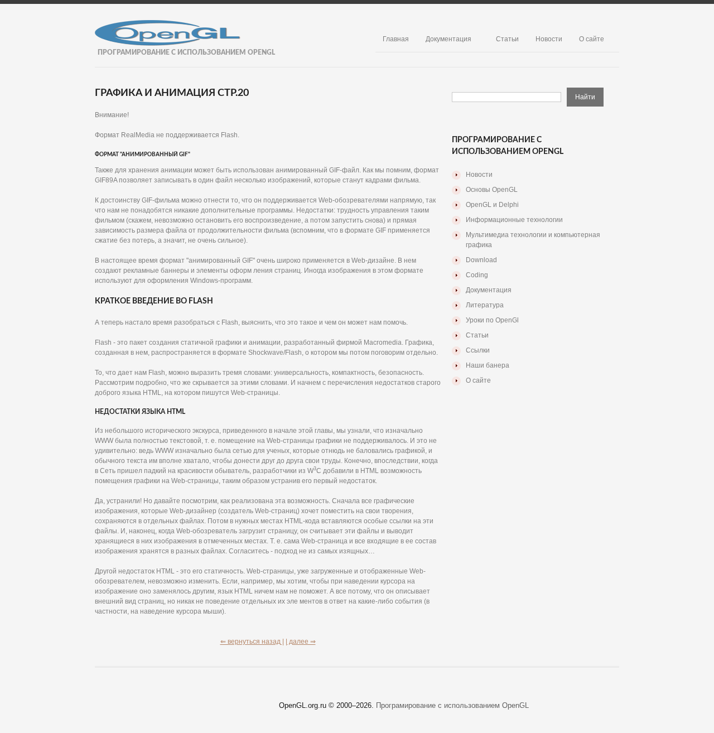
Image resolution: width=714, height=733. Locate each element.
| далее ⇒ (301, 641)
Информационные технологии (514, 220)
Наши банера (487, 365)
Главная (396, 39)
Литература (485, 305)
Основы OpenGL (492, 190)
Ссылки (478, 350)
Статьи (507, 39)
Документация (448, 39)
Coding (477, 275)
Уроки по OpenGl (492, 320)
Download (481, 260)
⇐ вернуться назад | (252, 641)
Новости (549, 39)
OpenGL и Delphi (492, 205)
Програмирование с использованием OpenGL (452, 705)
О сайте (591, 39)
